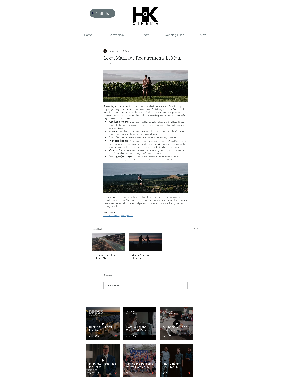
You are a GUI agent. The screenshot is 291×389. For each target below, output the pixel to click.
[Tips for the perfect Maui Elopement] (145, 242)
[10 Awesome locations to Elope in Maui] (108, 242)
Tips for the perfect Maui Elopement (143, 256)
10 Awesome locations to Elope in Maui (106, 256)
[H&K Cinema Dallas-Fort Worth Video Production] (93, 13)
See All (196, 229)
